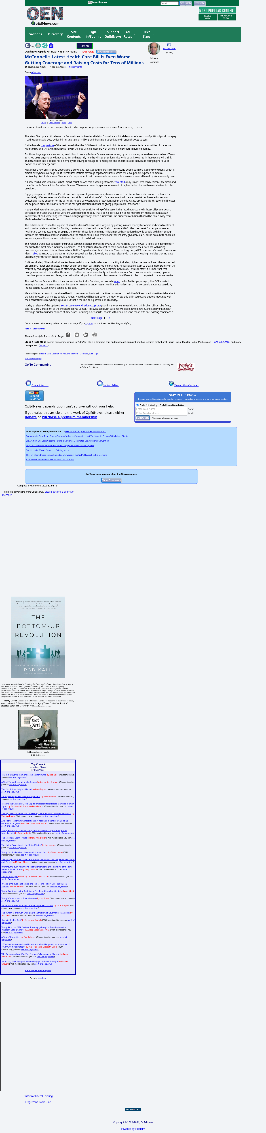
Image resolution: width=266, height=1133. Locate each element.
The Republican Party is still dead (16, 789)
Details (64, 123)
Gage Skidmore (54, 123)
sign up (89, 323)
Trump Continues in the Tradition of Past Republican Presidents (30, 891)
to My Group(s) (33, 358)
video (117, 281)
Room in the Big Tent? (11, 920)
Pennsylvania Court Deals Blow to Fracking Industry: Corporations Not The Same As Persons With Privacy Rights (77, 436)
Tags (93, 353)
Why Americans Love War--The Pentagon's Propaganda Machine (30, 954)
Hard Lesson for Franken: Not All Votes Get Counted (50, 459)
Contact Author (39, 385)
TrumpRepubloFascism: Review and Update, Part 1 (24, 852)
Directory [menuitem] (55, 34)
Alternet (36, 72)
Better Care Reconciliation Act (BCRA (81, 305)
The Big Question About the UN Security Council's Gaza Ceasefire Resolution (36, 813)
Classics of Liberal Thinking (38, 1096)
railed (35, 253)
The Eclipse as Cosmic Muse (14, 838)
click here (42, 978)
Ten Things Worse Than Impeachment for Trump (23, 775)
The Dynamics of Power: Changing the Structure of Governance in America (35, 913)
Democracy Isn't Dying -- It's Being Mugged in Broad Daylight (29, 961)
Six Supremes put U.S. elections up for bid (20, 796)
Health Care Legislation (51, 353)
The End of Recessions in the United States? (21, 845)
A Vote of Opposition (10, 937)
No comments (75, 67)
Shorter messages (9, 876)
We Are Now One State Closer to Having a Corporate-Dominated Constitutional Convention (67, 441)
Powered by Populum (133, 1128)
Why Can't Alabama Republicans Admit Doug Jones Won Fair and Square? (60, 445)
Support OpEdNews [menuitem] (112, 34)
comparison (47, 145)
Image (43, 123)
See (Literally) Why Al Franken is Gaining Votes (47, 450)
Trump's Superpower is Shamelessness (19, 898)
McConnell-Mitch (71, 353)
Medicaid (84, 353)
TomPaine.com (221, 342)
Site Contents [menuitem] (74, 34)
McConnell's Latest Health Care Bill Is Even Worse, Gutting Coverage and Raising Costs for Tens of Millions (84, 60)
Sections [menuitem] (35, 34)
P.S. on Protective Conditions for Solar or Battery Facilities (27, 905)
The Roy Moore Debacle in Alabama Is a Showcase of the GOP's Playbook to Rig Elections (66, 455)
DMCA (70, 123)
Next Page (97, 317)
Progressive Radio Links (38, 1102)
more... (43, 345)
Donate (31, 417)
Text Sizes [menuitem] (146, 34)
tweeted (120, 182)
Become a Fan (169, 48)
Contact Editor (111, 385)
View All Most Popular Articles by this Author (85, 431)
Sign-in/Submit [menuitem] (93, 34)
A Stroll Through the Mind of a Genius (19, 782)
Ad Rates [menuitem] (128, 34)
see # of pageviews (17, 777)
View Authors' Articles (186, 385)
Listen (85, 46)
